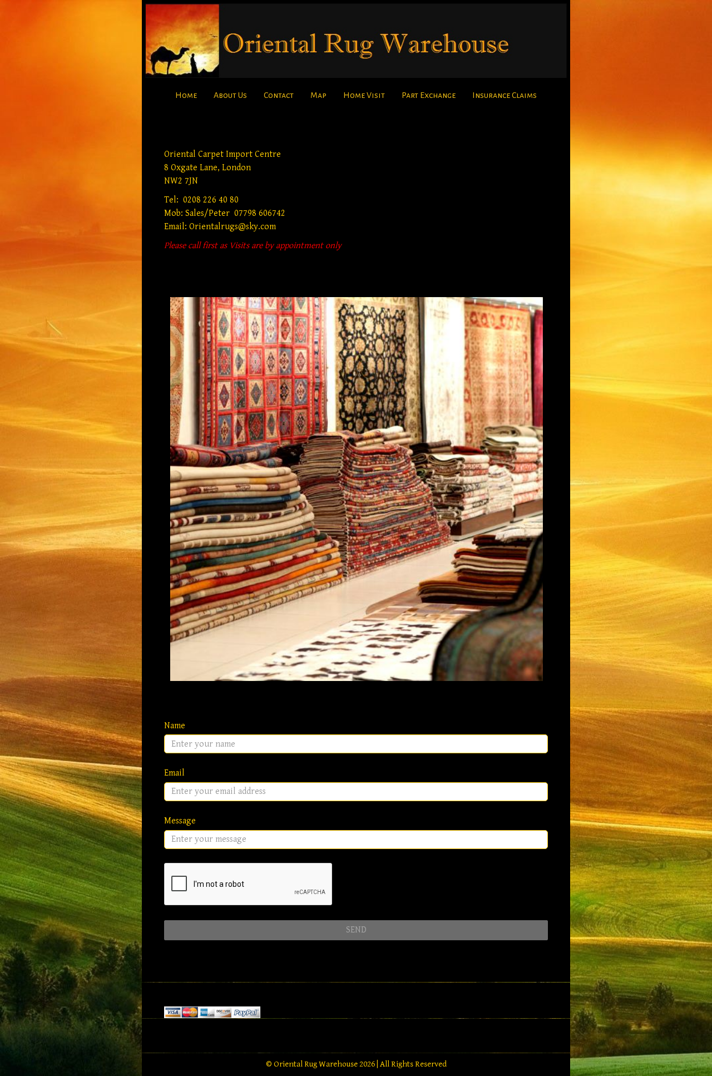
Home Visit (364, 95)
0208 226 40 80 (211, 200)
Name (174, 725)
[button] (356, 489)
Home (186, 95)
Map (318, 95)
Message (180, 821)
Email (174, 773)
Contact (279, 95)
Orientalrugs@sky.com (232, 226)
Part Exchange (429, 95)
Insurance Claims (504, 95)
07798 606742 (259, 213)
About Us (230, 95)
